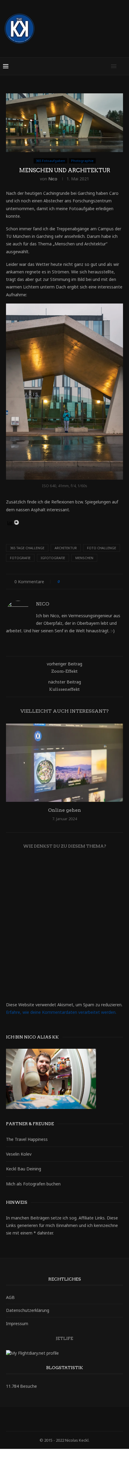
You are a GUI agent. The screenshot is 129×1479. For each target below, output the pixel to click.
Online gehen (64, 810)
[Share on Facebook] (69, 581)
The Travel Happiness (27, 1139)
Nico (52, 179)
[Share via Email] (115, 581)
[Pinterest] (68, 1419)
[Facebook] (45, 1419)
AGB (10, 1297)
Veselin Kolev (19, 1154)
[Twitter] (53, 1419)
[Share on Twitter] (75, 581)
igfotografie (53, 558)
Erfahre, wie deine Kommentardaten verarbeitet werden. (61, 1012)
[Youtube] (84, 1419)
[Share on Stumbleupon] (104, 581)
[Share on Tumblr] (92, 581)
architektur (66, 548)
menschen (84, 558)
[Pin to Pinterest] (81, 581)
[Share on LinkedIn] (86, 581)
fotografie (20, 558)
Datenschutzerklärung (27, 1310)
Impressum (17, 1323)
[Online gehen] (64, 763)
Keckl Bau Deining (23, 1169)
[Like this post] (62, 581)
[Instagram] (60, 1419)
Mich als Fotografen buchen (33, 1184)
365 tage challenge (27, 548)
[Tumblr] (76, 1419)
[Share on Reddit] (98, 581)
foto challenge (101, 548)
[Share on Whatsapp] (109, 581)
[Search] (123, 66)
